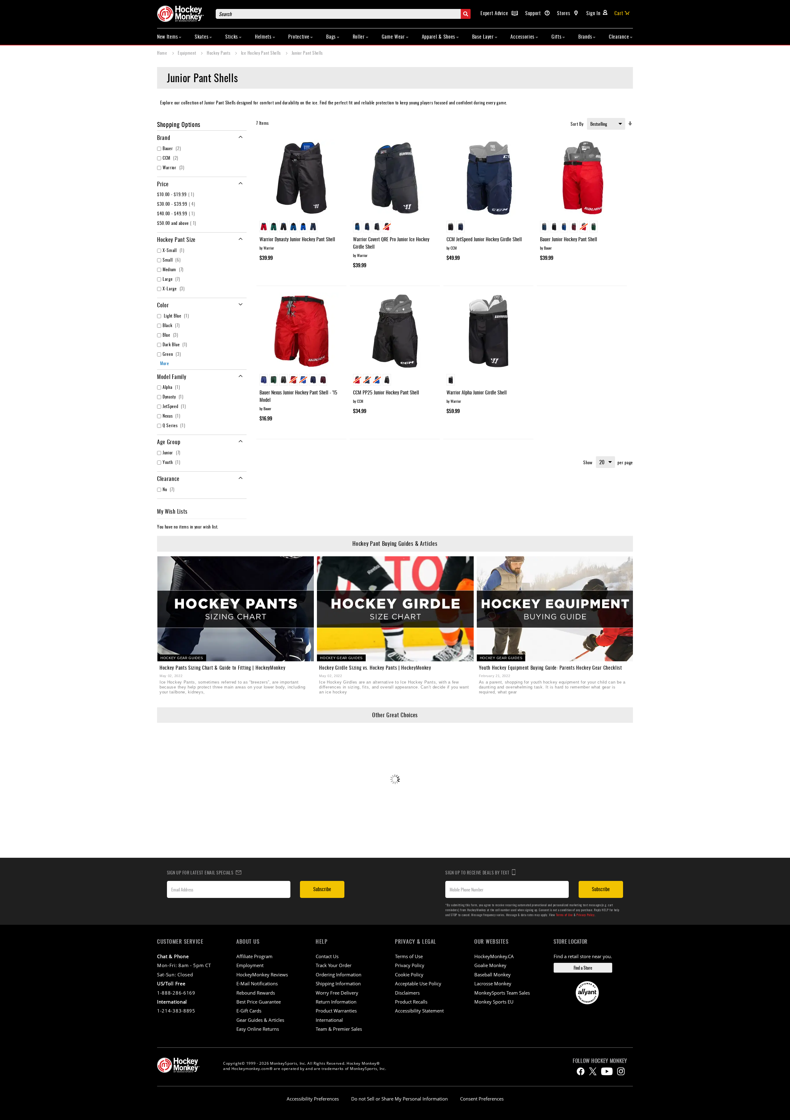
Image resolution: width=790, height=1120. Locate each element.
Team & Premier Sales (339, 1029)
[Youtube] (607, 1071)
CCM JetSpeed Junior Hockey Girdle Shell (484, 239)
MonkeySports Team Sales (502, 993)
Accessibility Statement (419, 1011)
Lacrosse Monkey (492, 983)
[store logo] (183, 14)
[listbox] (301, 227)
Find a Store (583, 967)
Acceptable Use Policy (418, 983)
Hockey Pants (219, 52)
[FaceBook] (580, 1071)
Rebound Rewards (255, 993)
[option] (264, 226)
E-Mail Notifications (257, 983)
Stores (564, 13)
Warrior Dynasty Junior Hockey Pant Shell (297, 239)
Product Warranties (336, 1011)
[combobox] (343, 14)
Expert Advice (494, 13)
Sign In (593, 13)
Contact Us (327, 956)
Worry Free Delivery (337, 993)
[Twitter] (593, 1071)
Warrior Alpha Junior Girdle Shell (477, 392)
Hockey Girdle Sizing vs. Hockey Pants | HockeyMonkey (375, 667)
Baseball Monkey (492, 974)
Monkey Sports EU (494, 1002)
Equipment (187, 52)
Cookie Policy (409, 974)
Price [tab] (163, 184)
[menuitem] (169, 36)
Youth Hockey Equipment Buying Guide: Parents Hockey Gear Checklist (550, 667)
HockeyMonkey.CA (494, 956)
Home (162, 52)
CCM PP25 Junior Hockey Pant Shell (386, 392)
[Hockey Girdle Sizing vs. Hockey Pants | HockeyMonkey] (395, 608)
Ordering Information (338, 974)
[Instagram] (621, 1071)
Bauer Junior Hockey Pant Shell (568, 239)
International (329, 1020)
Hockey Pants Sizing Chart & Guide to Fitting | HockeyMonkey (222, 667)
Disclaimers (407, 993)
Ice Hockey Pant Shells (261, 52)
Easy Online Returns (257, 1029)
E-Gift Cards (248, 1011)
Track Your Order (333, 965)
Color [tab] (163, 305)
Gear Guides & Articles (260, 1020)
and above (177, 223)
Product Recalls (411, 1002)
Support (534, 13)
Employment (250, 965)
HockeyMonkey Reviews (262, 974)
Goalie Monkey (490, 965)
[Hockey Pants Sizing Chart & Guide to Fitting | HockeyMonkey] (235, 608)
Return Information (336, 1002)
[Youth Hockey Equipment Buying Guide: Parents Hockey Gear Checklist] (555, 608)
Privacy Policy (585, 914)
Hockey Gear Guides (181, 658)
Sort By (577, 123)
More (164, 363)
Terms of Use (564, 914)
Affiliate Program (254, 956)
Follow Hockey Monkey (600, 1060)
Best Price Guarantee (258, 1002)
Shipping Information (338, 983)
